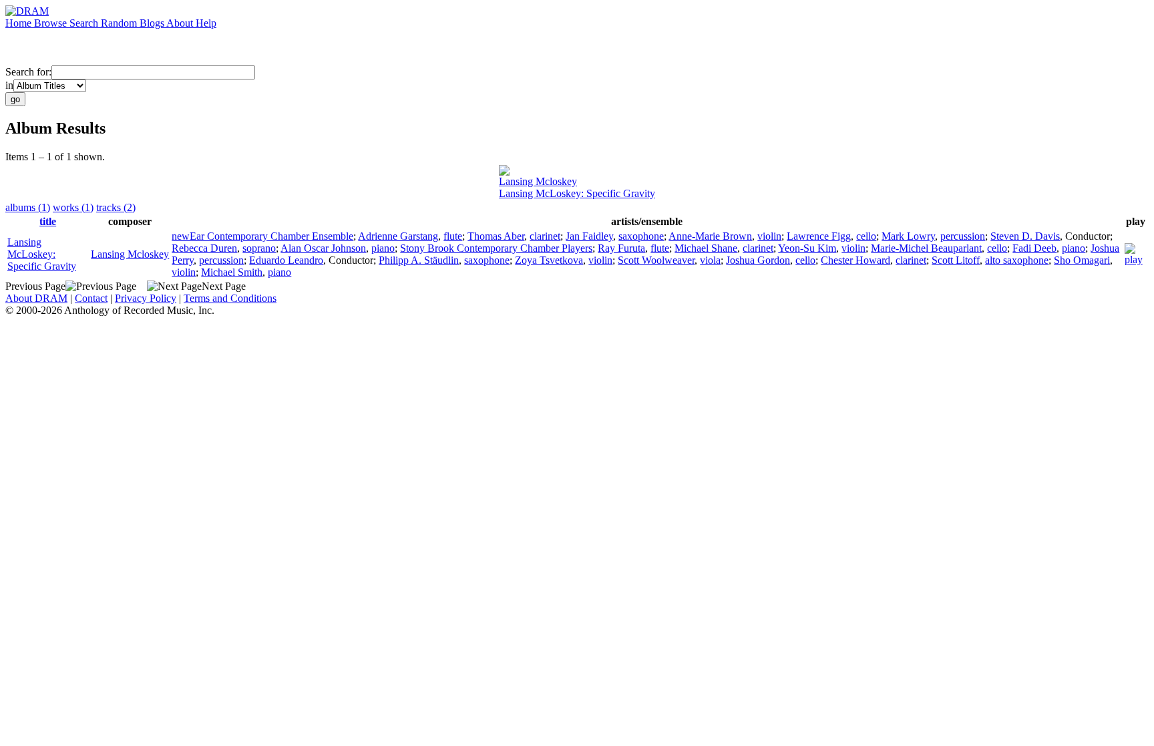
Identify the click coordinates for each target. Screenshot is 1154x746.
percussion (962, 236)
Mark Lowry (908, 236)
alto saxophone (1016, 260)
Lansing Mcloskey (538, 181)
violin (769, 236)
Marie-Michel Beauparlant (926, 248)
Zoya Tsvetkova (549, 260)
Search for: (28, 71)
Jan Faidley (589, 236)
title (47, 221)
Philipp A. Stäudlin (419, 260)
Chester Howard (855, 260)
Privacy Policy (145, 298)
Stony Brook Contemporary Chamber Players (496, 248)
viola (710, 260)
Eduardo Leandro (286, 260)
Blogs (153, 23)
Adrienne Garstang (398, 236)
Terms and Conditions (230, 298)
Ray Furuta (621, 248)
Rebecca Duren (204, 248)
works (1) (73, 207)
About (181, 23)
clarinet (545, 236)
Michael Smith (231, 272)
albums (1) (27, 207)
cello (866, 236)
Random (120, 23)
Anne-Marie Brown (710, 236)
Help (206, 23)
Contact (91, 298)
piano (383, 248)
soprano (259, 248)
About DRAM (36, 298)
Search (85, 23)
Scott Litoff (956, 260)
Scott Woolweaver (656, 260)
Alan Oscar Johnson (323, 248)
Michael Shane (706, 248)
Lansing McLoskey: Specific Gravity (577, 193)
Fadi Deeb (1034, 248)
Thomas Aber (495, 236)
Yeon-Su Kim (807, 248)
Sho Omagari (1082, 260)
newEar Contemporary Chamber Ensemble (262, 236)
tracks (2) (116, 207)
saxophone (641, 236)
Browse (51, 23)
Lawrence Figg (819, 236)
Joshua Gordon (758, 260)
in (9, 85)
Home (19, 23)
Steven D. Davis (1025, 236)
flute (452, 236)
